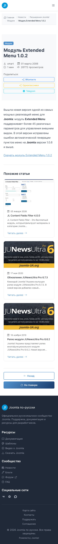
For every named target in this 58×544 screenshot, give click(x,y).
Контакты (29, 514)
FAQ (7, 481)
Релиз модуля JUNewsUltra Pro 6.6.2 (28, 339)
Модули (11, 20)
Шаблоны (10, 443)
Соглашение (29, 523)
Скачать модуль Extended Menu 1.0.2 (28, 155)
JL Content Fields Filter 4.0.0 (23, 215)
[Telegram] (9, 496)
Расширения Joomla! (39, 17)
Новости (22, 17)
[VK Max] (15, 496)
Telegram (30, 91)
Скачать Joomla (14, 452)
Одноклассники (30, 85)
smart (10, 63)
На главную (30, 385)
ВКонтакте (30, 79)
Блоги (8, 472)
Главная (10, 17)
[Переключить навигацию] (53, 5)
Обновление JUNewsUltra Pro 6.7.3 (27, 277)
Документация (14, 438)
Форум (9, 477)
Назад (30, 375)
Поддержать (29, 519)
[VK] (3, 496)
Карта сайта (29, 510)
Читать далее (15, 233)
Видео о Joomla (14, 448)
